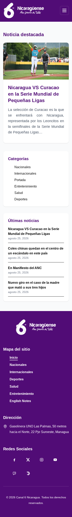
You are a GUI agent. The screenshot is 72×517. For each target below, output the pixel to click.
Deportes (20, 199)
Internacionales (25, 173)
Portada (20, 180)
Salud (18, 193)
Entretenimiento (25, 186)
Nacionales (22, 167)
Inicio (14, 357)
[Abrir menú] (64, 10)
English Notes (20, 401)
